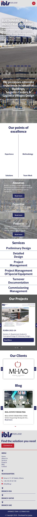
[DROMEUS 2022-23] (18, 315)
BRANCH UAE (7, 505)
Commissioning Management (18, 289)
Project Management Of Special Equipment (18, 272)
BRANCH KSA (7, 491)
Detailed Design (18, 255)
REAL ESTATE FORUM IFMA (15, 412)
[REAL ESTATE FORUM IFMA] (18, 399)
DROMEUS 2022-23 (10, 330)
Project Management (18, 263)
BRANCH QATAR (8, 498)
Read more (8, 42)
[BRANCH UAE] (2, 502)
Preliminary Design (18, 248)
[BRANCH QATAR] (2, 495)
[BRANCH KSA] (2, 488)
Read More (8, 340)
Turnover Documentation (18, 280)
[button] (2, 33)
